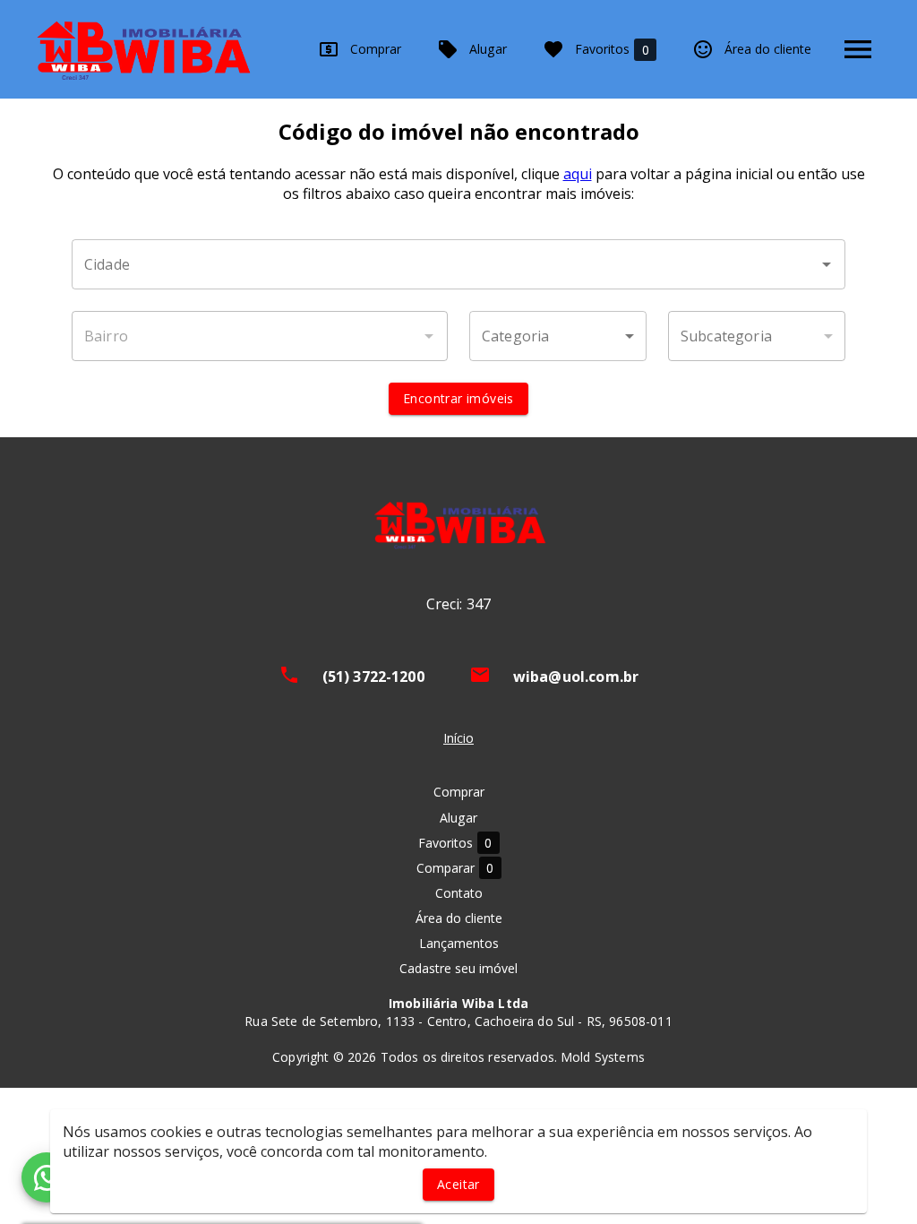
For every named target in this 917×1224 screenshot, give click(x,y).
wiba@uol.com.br (576, 676)
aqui (577, 174)
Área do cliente (767, 48)
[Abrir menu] (858, 49)
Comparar (455, 868)
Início (458, 737)
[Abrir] (826, 264)
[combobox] (458, 264)
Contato (459, 892)
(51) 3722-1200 (373, 676)
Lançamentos (459, 943)
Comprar (375, 48)
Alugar (488, 48)
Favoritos (612, 49)
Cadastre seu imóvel (458, 968)
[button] (558, 336)
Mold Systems (603, 1056)
